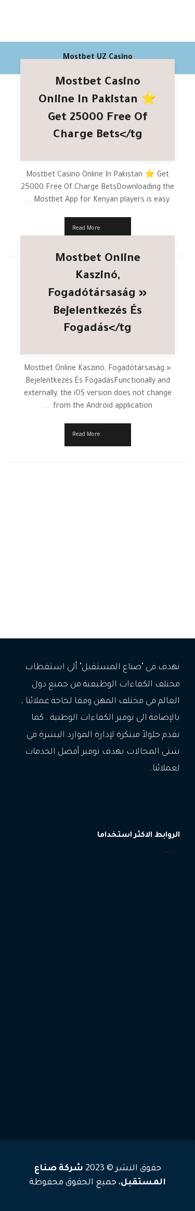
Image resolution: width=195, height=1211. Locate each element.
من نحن (156, 917)
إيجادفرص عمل (144, 901)
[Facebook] (121, 801)
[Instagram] (105, 801)
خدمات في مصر (146, 1096)
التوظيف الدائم (148, 1033)
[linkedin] (74, 801)
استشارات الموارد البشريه (131, 1049)
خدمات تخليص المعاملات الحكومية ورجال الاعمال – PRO (93, 1072)
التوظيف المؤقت (144, 1018)
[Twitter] (90, 801)
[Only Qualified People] (153, 20)
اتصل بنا (155, 932)
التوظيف (157, 1002)
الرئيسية (155, 870)
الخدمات (155, 885)
